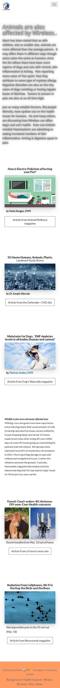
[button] (54, 4)
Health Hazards (32, 679)
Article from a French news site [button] (30, 551)
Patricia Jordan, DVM (21, 372)
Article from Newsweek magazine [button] (30, 640)
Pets (31, 684)
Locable (30, 674)
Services (22, 684)
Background (14, 679)
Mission (48, 679)
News (39, 684)
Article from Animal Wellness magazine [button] (30, 221)
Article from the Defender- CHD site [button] (30, 302)
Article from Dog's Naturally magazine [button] (30, 381)
